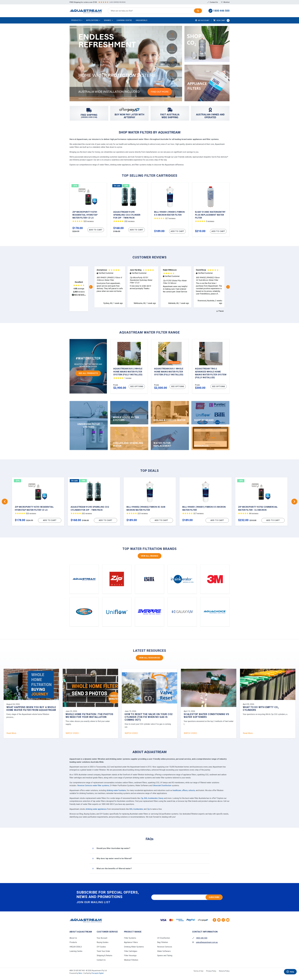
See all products (88, 373)
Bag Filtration (162, 942)
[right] (294, 501)
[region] (159, 287)
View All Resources (149, 658)
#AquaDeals (141, 20)
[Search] (198, 10)
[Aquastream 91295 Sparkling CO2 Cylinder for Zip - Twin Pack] (129, 209)
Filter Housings (130, 955)
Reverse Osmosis (164, 947)
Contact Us (213, 2)
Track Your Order (103, 951)
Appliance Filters (131, 942)
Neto (80, 973)
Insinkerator (153, 798)
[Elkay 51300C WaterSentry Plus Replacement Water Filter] (210, 209)
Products (73, 942)
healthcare (177, 790)
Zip (142, 798)
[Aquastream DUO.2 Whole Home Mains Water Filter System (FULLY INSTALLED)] (129, 366)
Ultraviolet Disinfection (162, 785)
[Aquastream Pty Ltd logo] (85, 10)
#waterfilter (88, 358)
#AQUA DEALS (75, 947)
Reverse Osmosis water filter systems (93, 785)
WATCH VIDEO (13, 733)
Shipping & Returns (104, 955)
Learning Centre (124, 20)
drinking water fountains (116, 790)
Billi (145, 798)
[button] (76, 20)
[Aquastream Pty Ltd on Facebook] (214, 920)
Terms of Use (198, 971)
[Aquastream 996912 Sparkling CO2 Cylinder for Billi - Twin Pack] (206, 501)
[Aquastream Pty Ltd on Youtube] (228, 920)
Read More (70, 733)
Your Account (102, 938)
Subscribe (214, 897)
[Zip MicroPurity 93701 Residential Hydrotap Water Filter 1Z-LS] (88, 209)
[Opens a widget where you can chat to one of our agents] (290, 972)
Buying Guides (102, 942)
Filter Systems (130, 938)
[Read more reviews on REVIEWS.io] (79, 295)
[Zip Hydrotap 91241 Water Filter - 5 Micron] (261, 501)
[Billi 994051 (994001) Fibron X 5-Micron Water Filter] (170, 209)
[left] (5, 501)
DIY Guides (101, 947)
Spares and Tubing (164, 955)
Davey (161, 798)
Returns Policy (224, 971)
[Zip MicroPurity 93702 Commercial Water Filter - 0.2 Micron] (94, 501)
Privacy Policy (211, 971)
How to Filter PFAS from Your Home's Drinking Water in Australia (267, 708)
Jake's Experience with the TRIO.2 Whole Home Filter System (205, 715)
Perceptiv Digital (97, 973)
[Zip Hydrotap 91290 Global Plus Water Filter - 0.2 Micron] (150, 501)
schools (191, 790)
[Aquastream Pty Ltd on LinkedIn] (219, 920)
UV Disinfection (163, 938)
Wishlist (226, 2)
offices (185, 790)
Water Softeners (164, 951)
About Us (73, 938)
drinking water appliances (96, 809)
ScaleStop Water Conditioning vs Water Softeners (29, 715)
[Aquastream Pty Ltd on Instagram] (223, 920)
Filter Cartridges (130, 951)
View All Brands (149, 556)
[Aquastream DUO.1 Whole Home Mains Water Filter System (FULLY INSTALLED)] (170, 366)
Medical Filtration (131, 960)
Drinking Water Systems (134, 947)
